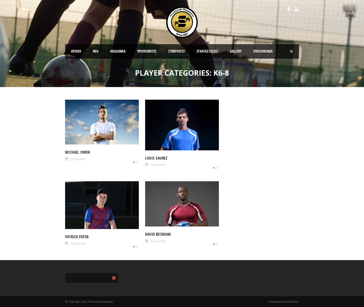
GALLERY (236, 51)
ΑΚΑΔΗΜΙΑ (118, 51)
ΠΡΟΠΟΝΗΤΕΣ (147, 51)
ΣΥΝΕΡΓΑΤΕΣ (176, 51)
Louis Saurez (156, 158)
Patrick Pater (76, 237)
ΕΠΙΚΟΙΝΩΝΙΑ (263, 51)
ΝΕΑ (95, 51)
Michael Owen (77, 152)
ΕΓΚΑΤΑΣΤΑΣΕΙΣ (207, 51)
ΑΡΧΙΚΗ (76, 51)
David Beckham (158, 234)
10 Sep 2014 (77, 159)
